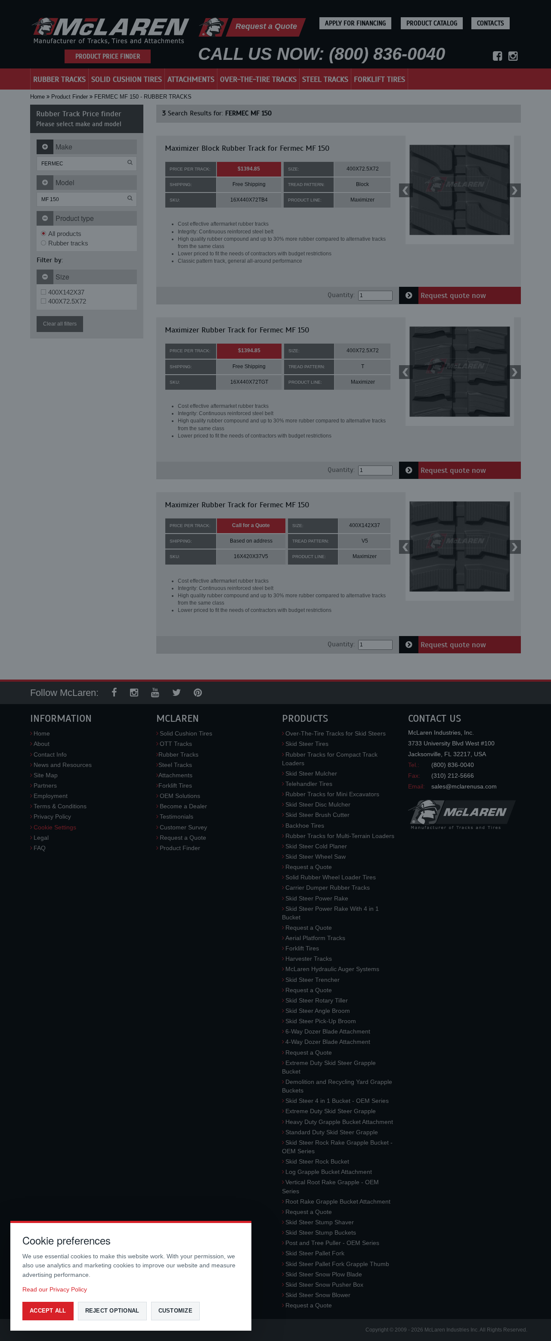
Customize (175, 1310)
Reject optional (112, 1310)
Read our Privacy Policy (54, 1289)
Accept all (48, 1310)
